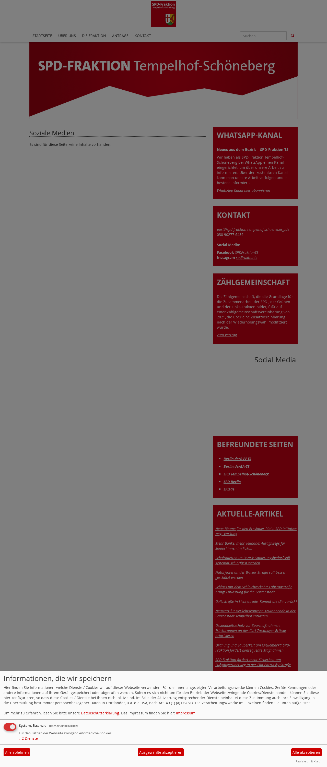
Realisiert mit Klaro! (308, 761)
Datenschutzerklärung (100, 713)
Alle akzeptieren (306, 752)
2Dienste (28, 738)
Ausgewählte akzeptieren (160, 752)
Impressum (185, 713)
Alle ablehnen (17, 752)
